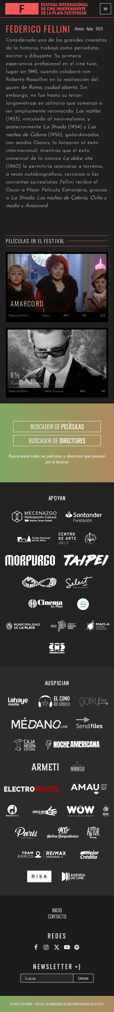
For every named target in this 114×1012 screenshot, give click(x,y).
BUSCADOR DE (57, 426)
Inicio (57, 910)
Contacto (57, 916)
